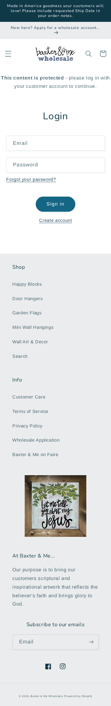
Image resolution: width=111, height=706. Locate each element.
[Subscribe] (91, 642)
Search (20, 356)
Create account (55, 220)
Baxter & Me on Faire (35, 454)
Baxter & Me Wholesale (47, 696)
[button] (8, 54)
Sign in (55, 203)
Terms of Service (30, 411)
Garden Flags (27, 312)
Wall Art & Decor (30, 341)
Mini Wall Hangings (32, 327)
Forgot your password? (31, 179)
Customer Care (28, 396)
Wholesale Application (36, 440)
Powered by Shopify (78, 696)
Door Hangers (27, 298)
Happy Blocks (27, 284)
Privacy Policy (27, 425)
